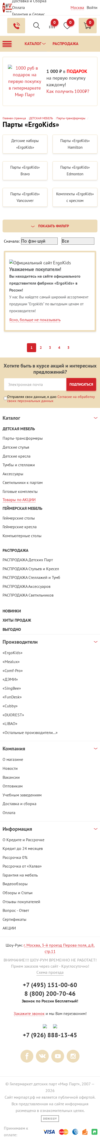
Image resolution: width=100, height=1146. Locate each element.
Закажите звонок (29, 1013)
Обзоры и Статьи (18, 892)
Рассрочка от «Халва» (22, 866)
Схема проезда (50, 972)
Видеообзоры (15, 883)
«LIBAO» (10, 723)
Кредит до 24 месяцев (23, 848)
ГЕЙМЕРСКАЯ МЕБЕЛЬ (22, 508)
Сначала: (12, 241)
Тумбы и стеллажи (19, 464)
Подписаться (81, 384)
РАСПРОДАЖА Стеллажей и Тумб (31, 577)
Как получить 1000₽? (67, 91)
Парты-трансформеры (23, 438)
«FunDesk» (12, 696)
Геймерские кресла (20, 526)
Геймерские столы (19, 518)
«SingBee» (12, 688)
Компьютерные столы (22, 535)
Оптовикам (13, 785)
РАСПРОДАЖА (15, 550)
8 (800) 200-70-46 (50, 994)
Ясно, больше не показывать (35, 319)
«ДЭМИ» (10, 679)
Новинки (12, 611)
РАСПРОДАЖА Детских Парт (28, 559)
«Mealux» (11, 661)
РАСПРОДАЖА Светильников (28, 595)
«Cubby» (10, 705)
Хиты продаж (17, 620)
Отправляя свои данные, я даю (51, 398)
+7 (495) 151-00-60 (50, 985)
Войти (92, 7)
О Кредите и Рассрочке (23, 839)
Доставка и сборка (19, 803)
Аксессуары (13, 473)
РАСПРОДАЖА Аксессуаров (27, 586)
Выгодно (12, 629)
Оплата (18, 7)
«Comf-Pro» (13, 670)
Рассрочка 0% (15, 857)
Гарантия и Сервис (28, 14)
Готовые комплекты (20, 491)
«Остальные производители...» (30, 732)
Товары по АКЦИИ (19, 499)
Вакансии (11, 777)
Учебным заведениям (22, 794)
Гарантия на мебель (20, 875)
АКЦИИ (9, 928)
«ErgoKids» (13, 652)
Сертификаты (14, 919)
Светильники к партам (23, 482)
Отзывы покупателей (21, 901)
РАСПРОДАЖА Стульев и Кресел (31, 568)
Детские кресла (17, 456)
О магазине (13, 759)
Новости (10, 768)
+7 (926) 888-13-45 (50, 1035)
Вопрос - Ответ (16, 910)
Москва (77, 7)
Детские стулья (16, 447)
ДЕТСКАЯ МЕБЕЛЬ (19, 428)
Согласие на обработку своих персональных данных (51, 398)
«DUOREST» (13, 714)
